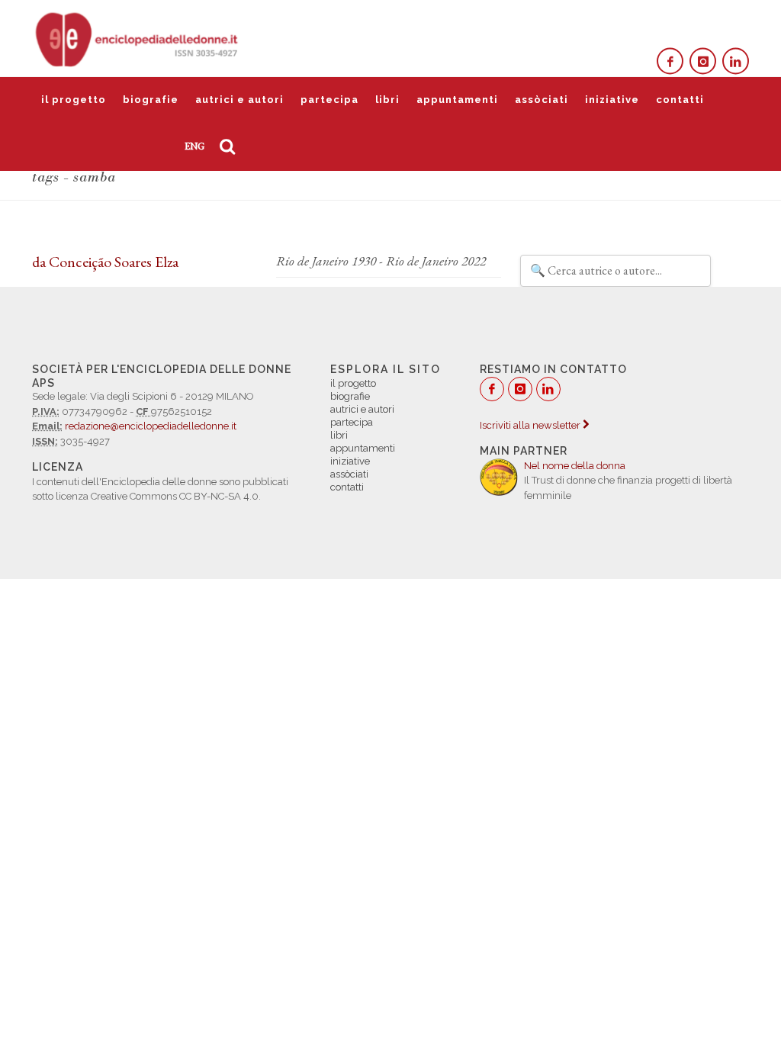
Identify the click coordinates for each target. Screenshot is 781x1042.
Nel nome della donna (574, 465)
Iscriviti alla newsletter (531, 425)
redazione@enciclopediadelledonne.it (150, 426)
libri (387, 99)
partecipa (329, 99)
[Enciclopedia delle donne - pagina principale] (138, 38)
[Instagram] (702, 61)
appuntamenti (457, 99)
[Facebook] (670, 61)
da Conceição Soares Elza (105, 262)
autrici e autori (239, 99)
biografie (150, 99)
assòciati (541, 99)
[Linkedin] (735, 61)
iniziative (612, 99)
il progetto (73, 99)
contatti (680, 99)
